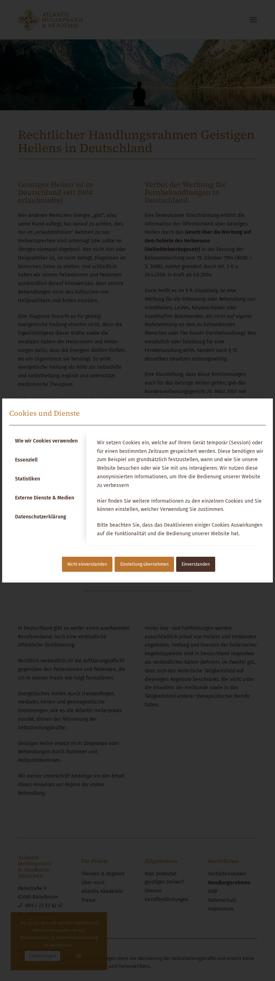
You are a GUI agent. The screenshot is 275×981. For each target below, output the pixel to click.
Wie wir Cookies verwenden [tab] (46, 441)
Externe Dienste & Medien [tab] (44, 498)
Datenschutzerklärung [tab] (40, 517)
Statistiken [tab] (27, 479)
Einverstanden (196, 564)
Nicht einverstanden (87, 564)
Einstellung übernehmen (144, 564)
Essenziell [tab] (26, 460)
